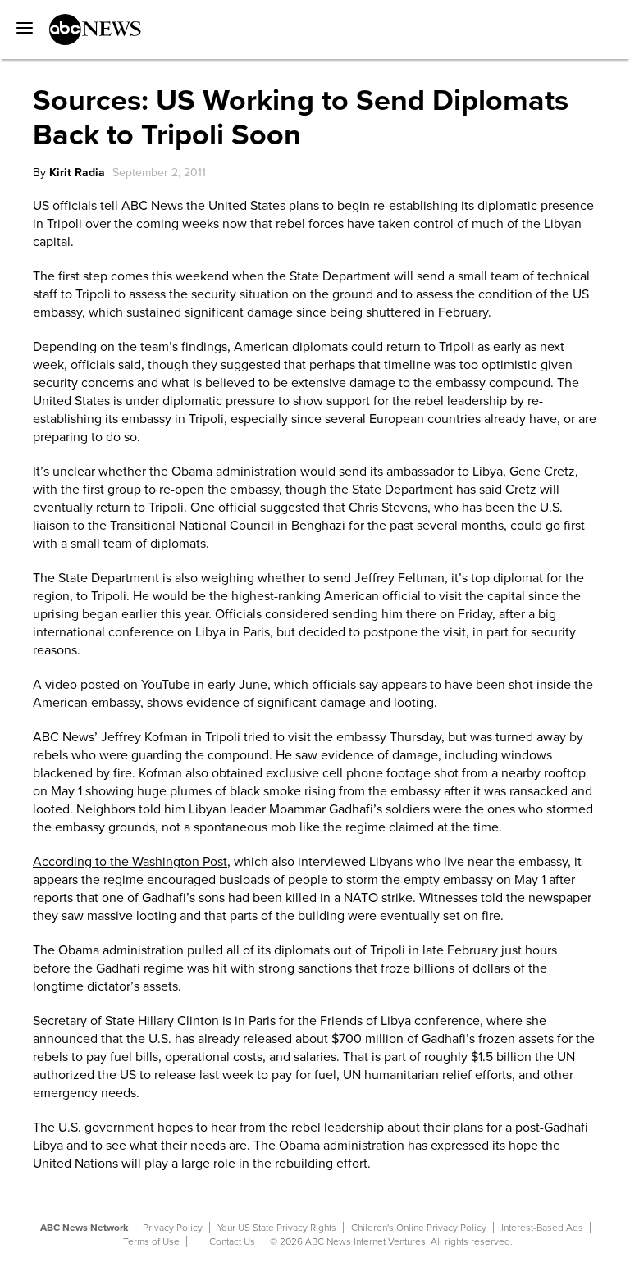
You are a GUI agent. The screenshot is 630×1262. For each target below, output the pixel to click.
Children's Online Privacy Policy (418, 1227)
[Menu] (20, 22)
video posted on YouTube (117, 685)
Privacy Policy (173, 1227)
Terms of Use (151, 1241)
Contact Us (232, 1241)
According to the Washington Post (130, 862)
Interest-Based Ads (542, 1227)
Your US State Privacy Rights (276, 1227)
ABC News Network (84, 1227)
